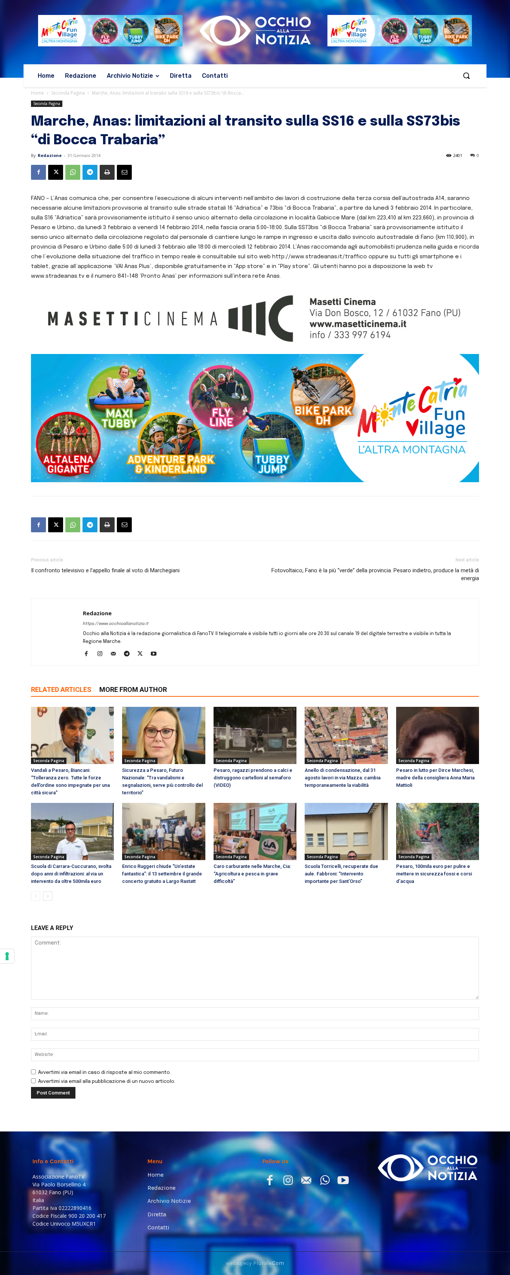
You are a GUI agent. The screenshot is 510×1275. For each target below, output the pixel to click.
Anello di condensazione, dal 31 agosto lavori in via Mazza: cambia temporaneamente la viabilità (342, 777)
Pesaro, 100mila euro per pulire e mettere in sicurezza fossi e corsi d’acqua (434, 873)
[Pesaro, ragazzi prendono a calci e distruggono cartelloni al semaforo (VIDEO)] (255, 735)
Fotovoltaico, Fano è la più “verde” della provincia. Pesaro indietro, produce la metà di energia (375, 574)
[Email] (124, 172)
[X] (55, 172)
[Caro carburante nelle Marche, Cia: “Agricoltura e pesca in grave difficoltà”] (255, 831)
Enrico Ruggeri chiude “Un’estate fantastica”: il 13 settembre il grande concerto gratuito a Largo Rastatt (162, 873)
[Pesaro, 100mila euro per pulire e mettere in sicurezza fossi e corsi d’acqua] (437, 831)
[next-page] (47, 896)
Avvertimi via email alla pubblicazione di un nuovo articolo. (106, 1081)
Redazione (50, 155)
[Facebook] (38, 172)
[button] (466, 75)
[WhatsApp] (72, 172)
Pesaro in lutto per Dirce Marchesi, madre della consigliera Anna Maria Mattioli (435, 777)
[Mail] (116, 654)
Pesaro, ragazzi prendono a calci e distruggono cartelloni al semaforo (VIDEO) (253, 777)
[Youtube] (156, 654)
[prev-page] (35, 896)
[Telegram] (90, 172)
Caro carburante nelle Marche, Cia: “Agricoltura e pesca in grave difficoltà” (252, 873)
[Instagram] (102, 654)
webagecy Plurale (255, 1263)
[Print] (107, 172)
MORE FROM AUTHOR (133, 689)
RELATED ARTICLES (61, 689)
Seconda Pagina (68, 93)
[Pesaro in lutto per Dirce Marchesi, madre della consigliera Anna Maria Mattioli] (437, 735)
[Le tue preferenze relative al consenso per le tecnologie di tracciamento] (7, 956)
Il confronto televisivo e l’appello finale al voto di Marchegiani (105, 570)
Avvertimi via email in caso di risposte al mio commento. (104, 1072)
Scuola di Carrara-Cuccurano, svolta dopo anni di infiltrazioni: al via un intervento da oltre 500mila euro (71, 873)
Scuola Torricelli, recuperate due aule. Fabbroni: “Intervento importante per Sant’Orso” (341, 873)
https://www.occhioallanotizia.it (116, 624)
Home (37, 93)
